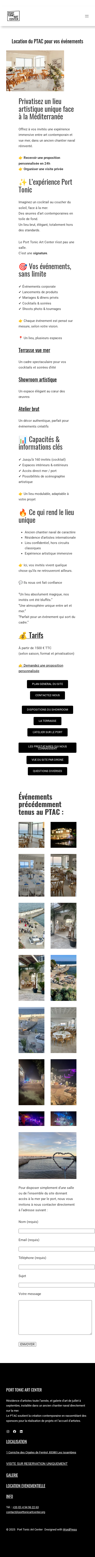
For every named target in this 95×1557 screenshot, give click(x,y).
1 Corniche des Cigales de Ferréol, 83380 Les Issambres (41, 1452)
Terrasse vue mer (34, 350)
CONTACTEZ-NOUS (47, 695)
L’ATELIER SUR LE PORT (48, 732)
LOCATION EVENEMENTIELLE (25, 1486)
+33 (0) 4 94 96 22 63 (26, 1507)
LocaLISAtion (16, 1441)
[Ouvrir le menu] (86, 16)
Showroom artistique (38, 379)
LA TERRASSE (47, 720)
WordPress (70, 1529)
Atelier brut (29, 408)
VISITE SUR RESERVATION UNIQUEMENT (37, 1464)
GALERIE (12, 1475)
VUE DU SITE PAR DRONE (47, 759)
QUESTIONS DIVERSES (47, 771)
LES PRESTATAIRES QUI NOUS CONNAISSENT (47, 747)
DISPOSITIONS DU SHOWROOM (47, 709)
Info (9, 1496)
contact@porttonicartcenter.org (25, 1512)
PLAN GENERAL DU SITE (47, 684)
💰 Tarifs (31, 635)
